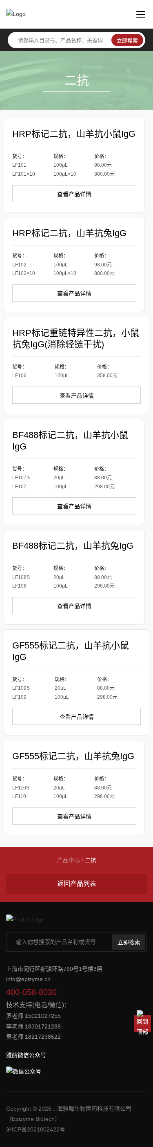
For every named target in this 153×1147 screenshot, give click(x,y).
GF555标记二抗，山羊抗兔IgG (73, 756)
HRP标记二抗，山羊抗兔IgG (69, 233)
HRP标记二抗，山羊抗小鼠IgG (73, 134)
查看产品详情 (74, 194)
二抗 (90, 860)
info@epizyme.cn (28, 979)
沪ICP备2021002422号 (35, 1129)
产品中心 (68, 860)
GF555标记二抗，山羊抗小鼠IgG (70, 651)
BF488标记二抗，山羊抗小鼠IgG (70, 441)
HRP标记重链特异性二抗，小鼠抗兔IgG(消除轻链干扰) (75, 338)
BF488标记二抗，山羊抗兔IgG (72, 546)
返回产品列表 (76, 883)
